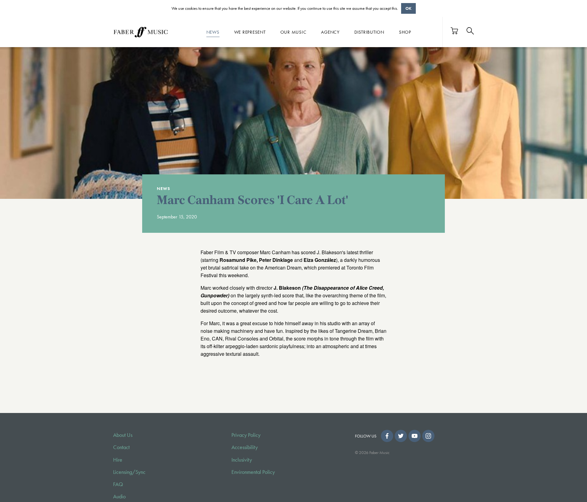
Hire (117, 459)
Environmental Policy (253, 472)
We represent (250, 32)
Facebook (387, 436)
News (213, 32)
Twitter (401, 436)
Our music (293, 32)
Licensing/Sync (129, 472)
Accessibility (244, 447)
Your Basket (455, 30)
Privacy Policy (245, 435)
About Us (122, 435)
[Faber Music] (140, 32)
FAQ (118, 484)
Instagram (428, 436)
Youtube (414, 436)
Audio (119, 496)
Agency (330, 32)
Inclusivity (241, 459)
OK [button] (408, 8)
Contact (121, 447)
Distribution (369, 32)
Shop (405, 32)
